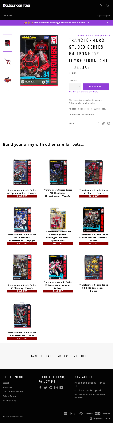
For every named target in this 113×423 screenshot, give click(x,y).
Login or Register (103, 16)
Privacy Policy (9, 400)
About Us (7, 387)
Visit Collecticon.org (13, 391)
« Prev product (85, 35)
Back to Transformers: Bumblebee (58, 356)
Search (6, 383)
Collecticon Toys (16, 416)
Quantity (73, 80)
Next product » (102, 35)
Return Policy (9, 396)
